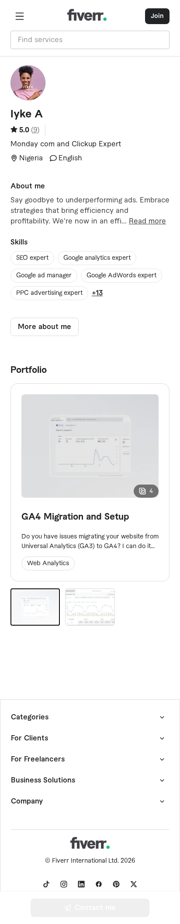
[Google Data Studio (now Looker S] (89, 607)
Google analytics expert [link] (97, 258)
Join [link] (157, 16)
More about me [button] (44, 326)
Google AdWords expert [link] (121, 276)
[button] (19, 16)
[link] (46, 884)
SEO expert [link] (32, 258)
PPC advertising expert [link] (49, 293)
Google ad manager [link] (44, 276)
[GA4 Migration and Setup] (35, 607)
